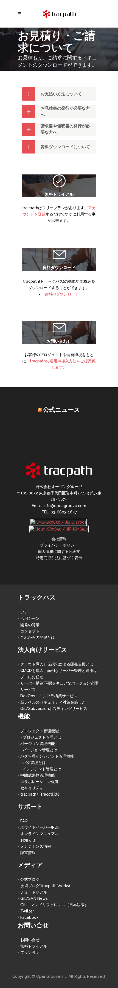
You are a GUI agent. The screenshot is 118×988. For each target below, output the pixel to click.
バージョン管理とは (40, 750)
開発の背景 (30, 625)
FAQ (24, 821)
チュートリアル (33, 892)
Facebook (29, 917)
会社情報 (59, 539)
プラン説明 (30, 952)
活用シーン (30, 618)
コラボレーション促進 (39, 781)
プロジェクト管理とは (42, 737)
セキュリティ (31, 788)
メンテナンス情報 (35, 846)
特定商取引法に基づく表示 (59, 558)
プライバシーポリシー (59, 545)
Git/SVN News (34, 898)
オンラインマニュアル (39, 833)
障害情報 (28, 852)
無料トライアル (33, 946)
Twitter (27, 911)
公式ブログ (30, 879)
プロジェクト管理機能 (39, 731)
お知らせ (28, 840)
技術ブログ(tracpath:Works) (45, 886)
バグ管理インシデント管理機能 (47, 756)
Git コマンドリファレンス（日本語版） (54, 905)
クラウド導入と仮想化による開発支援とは (56, 664)
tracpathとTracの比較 (40, 794)
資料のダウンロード (61, 294)
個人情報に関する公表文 (59, 551)
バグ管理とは (34, 762)
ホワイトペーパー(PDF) (40, 827)
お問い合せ (30, 940)
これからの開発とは (37, 637)
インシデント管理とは (42, 769)
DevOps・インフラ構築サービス (48, 696)
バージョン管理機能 (37, 743)
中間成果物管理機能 (37, 775)
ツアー (26, 612)
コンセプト (30, 631)
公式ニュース (61, 409)
